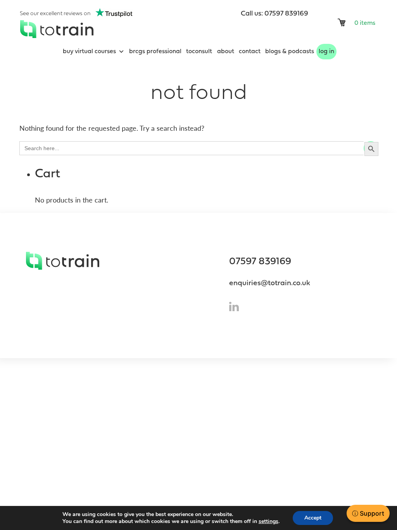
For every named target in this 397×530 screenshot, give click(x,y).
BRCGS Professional (155, 51)
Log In (326, 51)
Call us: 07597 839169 (274, 13)
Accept (312, 517)
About (225, 51)
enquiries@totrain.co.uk (269, 283)
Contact (250, 51)
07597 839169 (260, 262)
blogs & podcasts (289, 51)
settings (268, 521)
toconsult (199, 51)
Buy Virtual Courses (89, 51)
